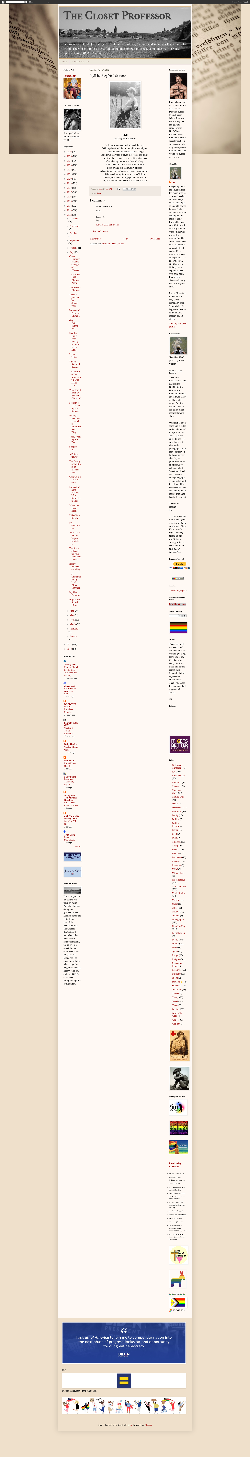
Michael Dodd (178, 873)
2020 (69, 179)
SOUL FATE (69, 839)
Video (175, 1005)
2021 (69, 174)
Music (175, 904)
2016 (69, 196)
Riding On (69, 760)
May (72, 615)
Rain (66, 693)
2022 (69, 169)
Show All (77, 846)
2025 (69, 156)
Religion (176, 959)
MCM (175, 869)
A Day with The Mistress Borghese (70, 797)
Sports (175, 978)
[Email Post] (118, 189)
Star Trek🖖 (177, 981)
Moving (175, 900)
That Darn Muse (69, 836)
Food (174, 834)
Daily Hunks (70, 744)
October (73, 233)
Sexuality (176, 974)
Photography (178, 919)
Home (64, 61)
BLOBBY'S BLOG (70, 705)
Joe (173, 182)
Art (173, 771)
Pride (174, 947)
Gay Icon (176, 842)
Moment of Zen (179, 886)
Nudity (175, 911)
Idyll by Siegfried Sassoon (74, 364)
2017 (69, 192)
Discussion (177, 807)
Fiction (175, 830)
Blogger (148, 1425)
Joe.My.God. (70, 664)
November (74, 226)
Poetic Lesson (178, 933)
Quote (175, 951)
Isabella (175, 861)
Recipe (175, 955)
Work (174, 1020)
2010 (69, 649)
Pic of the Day (178, 926)
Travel (175, 1001)
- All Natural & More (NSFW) (71, 817)
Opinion (176, 915)
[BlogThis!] (126, 189)
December (74, 218)
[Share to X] (129, 189)
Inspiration (177, 857)
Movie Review (179, 893)
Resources (176, 970)
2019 (69, 183)
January (73, 636)
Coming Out (177, 797)
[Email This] (124, 189)
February (74, 628)
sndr (130, 1425)
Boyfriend (176, 782)
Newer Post (95, 238)
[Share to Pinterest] (135, 189)
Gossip (175, 845)
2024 (69, 160)
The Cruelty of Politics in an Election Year (75, 467)
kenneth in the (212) (71, 724)
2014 (69, 206)
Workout (176, 1024)
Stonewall (176, 985)
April (72, 620)
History (175, 853)
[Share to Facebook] (132, 189)
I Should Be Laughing (70, 778)
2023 (69, 165)
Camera (175, 786)
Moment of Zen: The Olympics (74, 313)
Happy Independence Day (74, 567)
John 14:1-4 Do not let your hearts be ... (74, 538)
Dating (175, 803)
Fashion (175, 819)
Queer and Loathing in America (70, 688)
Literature (176, 865)
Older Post (155, 238)
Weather (176, 1009)
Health (175, 849)
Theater (175, 993)
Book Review (178, 775)
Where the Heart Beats (74, 508)
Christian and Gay (80, 61)
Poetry (100, 193)
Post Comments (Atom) (113, 243)
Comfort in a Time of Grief (75, 480)
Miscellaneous (178, 880)
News (174, 908)
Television (176, 989)
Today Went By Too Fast (74, 439)
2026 (69, 151)
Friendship (70, 75)
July (72, 252)
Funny (175, 837)
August (73, 248)
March (73, 624)
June (72, 611)
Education (176, 811)
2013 (69, 210)
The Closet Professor (117, 15)
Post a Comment (100, 231)
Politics (175, 943)
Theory (175, 997)
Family (175, 815)
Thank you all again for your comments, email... (75, 554)
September (74, 240)
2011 (69, 644)
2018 (69, 187)
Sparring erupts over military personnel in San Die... (74, 341)
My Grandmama (74, 525)
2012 (69, 214)
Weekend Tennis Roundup (68, 731)
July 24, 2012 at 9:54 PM (107, 224)
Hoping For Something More (74, 602)
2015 (69, 201)
